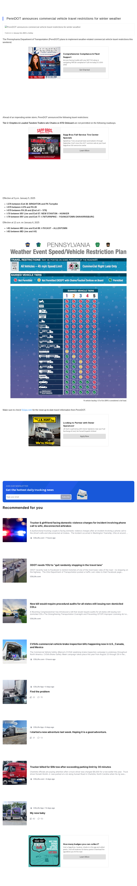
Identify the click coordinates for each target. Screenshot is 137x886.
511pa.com (27, 410)
